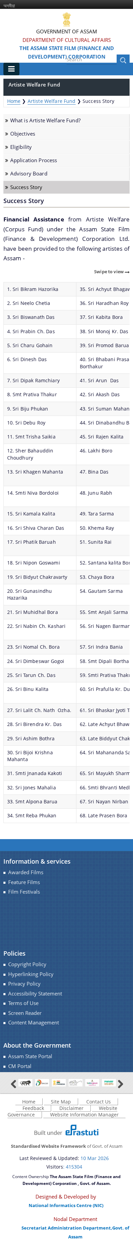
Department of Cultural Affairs (67, 39)
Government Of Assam (66, 31)
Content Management (33, 1022)
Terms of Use (23, 1003)
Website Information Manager (84, 1114)
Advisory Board (28, 173)
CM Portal (19, 1066)
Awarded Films (25, 872)
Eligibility (21, 147)
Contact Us (98, 1101)
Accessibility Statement (35, 993)
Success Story (26, 187)
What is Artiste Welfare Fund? (45, 120)
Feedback (33, 1108)
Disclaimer (71, 1108)
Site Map (61, 1101)
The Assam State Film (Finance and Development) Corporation (66, 52)
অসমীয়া (9, 5)
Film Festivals (24, 891)
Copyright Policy (27, 964)
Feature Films (24, 882)
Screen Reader (25, 1013)
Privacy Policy (24, 983)
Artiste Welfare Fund (52, 101)
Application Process (33, 160)
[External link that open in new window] (25, 1082)
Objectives (22, 133)
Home (14, 101)
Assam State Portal (30, 1056)
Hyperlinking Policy (31, 974)
